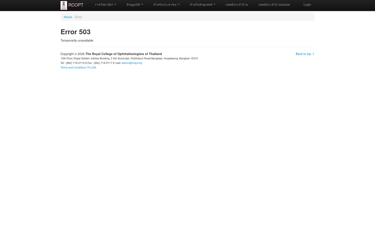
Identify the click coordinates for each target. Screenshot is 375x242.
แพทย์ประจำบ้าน (236, 4)
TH (88, 67)
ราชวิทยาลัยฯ (104, 4)
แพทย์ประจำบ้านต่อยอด (274, 4)
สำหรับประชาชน (165, 4)
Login (307, 4)
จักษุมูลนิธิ (133, 4)
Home (68, 17)
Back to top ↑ (305, 54)
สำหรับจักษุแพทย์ (201, 4)
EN (94, 67)
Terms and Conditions (73, 67)
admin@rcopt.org (132, 63)
